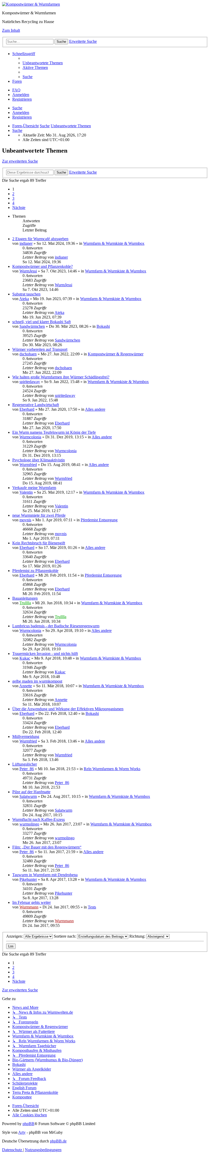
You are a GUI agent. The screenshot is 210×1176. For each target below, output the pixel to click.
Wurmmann (28, 907)
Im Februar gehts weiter (31, 902)
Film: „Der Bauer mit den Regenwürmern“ (46, 847)
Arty (22, 1132)
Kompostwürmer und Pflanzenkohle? (42, 266)
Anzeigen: (15, 936)
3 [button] (13, 198)
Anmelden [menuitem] (20, 94)
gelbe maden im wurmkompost (37, 681)
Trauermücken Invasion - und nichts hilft (45, 653)
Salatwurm (28, 796)
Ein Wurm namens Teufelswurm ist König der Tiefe (54, 432)
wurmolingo (29, 824)
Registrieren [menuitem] (22, 99)
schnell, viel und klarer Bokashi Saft (41, 322)
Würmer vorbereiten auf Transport (39, 349)
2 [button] (13, 194)
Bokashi (103, 326)
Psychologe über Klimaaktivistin (38, 460)
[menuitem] (43, 63)
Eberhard (26, 409)
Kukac (24, 658)
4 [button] (13, 203)
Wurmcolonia (30, 437)
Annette (25, 686)
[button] (18, 207)
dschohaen (28, 354)
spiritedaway (29, 381)
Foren (17, 81)
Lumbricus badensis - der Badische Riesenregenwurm (55, 626)
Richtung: (137, 936)
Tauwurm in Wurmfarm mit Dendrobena (45, 875)
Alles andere (95, 409)
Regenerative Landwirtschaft (35, 404)
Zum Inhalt (11, 30)
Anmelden (20, 112)
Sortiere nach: (65, 936)
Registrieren (22, 117)
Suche (17, 108)
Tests (92, 907)
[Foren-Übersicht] (31, 4)
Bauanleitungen (25, 598)
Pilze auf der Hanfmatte (31, 792)
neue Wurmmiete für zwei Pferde (39, 515)
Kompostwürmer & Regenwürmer (115, 354)
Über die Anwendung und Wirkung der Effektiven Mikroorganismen (67, 709)
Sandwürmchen (32, 326)
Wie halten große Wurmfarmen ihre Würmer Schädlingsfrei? (60, 377)
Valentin (26, 492)
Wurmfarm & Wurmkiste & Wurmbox (113, 243)
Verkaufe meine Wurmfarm (34, 487)
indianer (26, 243)
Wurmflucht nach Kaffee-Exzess (38, 819)
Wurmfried (28, 464)
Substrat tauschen (26, 294)
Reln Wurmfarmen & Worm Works (112, 769)
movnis (25, 520)
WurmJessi (28, 271)
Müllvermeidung (25, 736)
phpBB (28, 1123)
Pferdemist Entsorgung (99, 520)
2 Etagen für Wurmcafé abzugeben (40, 239)
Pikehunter (28, 879)
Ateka (24, 298)
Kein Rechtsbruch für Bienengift (38, 543)
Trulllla (25, 603)
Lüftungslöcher (24, 764)
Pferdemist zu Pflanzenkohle (35, 570)
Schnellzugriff (23, 53)
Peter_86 (26, 769)
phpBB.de (58, 1141)
